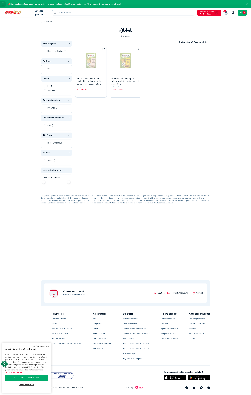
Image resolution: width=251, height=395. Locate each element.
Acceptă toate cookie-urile (26, 378)
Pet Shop (52, 108)
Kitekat (49, 22)
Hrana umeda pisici (56, 51)
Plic (50, 69)
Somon (51, 91)
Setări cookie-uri (26, 385)
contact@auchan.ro (179, 293)
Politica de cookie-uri (14, 372)
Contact (199, 293)
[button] (209, 13)
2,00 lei (47, 178)
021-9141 (161, 293)
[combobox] (123, 13)
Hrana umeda (54, 143)
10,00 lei (55, 178)
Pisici (50, 126)
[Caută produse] (55, 13)
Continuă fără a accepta (41, 346)
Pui (50, 86)
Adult (51, 161)
